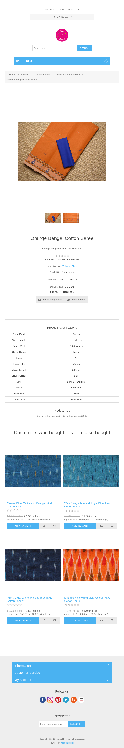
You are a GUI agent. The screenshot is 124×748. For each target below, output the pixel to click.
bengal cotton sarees (48, 416)
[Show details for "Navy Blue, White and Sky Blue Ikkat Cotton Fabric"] (33, 565)
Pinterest (58, 700)
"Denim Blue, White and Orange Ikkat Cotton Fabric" (29, 505)
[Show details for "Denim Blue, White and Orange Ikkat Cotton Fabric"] (33, 471)
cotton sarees (74, 416)
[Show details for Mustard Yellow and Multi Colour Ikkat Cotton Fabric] (91, 565)
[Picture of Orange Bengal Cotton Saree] (53, 218)
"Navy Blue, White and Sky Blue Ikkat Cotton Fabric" (29, 599)
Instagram (50, 700)
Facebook (43, 700)
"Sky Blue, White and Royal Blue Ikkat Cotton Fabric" (87, 505)
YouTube (81, 700)
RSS (74, 700)
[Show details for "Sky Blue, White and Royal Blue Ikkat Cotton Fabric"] (91, 471)
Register (50, 9)
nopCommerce (67, 743)
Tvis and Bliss (69, 266)
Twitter (66, 700)
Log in (61, 9)
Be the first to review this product (62, 259)
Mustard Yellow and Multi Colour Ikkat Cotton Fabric (87, 599)
